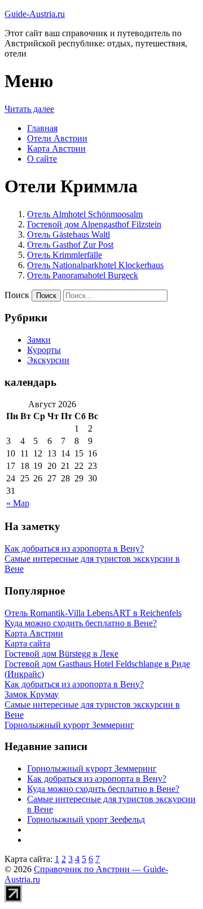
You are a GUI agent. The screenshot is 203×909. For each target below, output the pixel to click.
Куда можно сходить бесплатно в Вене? (103, 789)
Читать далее (29, 109)
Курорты (44, 350)
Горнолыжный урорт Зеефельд (86, 819)
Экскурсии (48, 360)
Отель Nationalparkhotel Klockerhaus (95, 265)
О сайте (42, 158)
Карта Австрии (56, 148)
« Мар (17, 503)
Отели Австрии (57, 138)
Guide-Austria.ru (35, 14)
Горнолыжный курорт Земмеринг (92, 768)
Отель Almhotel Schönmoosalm (85, 214)
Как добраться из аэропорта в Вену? (74, 548)
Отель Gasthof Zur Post (70, 244)
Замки (39, 339)
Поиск (17, 295)
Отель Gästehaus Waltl (68, 234)
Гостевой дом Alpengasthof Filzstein (94, 224)
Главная (42, 128)
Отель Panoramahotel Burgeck (82, 275)
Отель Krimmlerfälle (64, 255)
